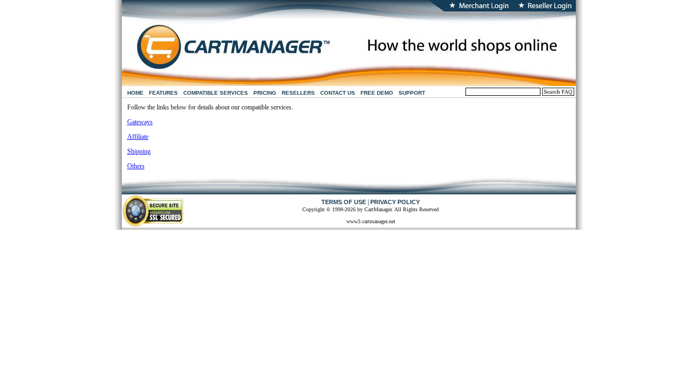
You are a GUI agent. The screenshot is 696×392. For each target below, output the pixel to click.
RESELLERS (298, 93)
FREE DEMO (377, 93)
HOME (135, 93)
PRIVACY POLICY (395, 202)
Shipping (139, 151)
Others (136, 166)
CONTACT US (337, 93)
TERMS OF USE (343, 202)
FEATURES (163, 93)
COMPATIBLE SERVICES (215, 93)
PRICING (264, 93)
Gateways (140, 122)
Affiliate (137, 136)
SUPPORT (412, 93)
